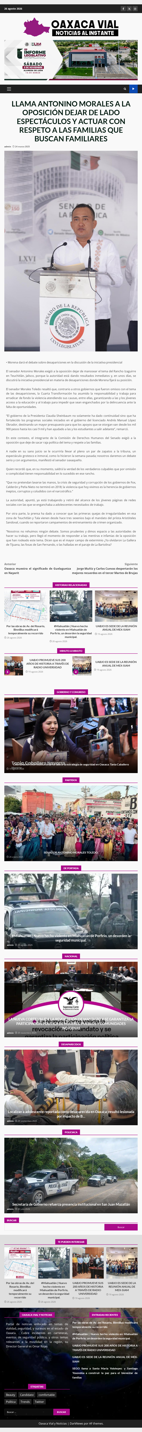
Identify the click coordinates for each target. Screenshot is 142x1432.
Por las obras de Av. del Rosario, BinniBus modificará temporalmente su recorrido (25, 606)
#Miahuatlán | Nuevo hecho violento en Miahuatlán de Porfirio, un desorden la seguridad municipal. (71, 606)
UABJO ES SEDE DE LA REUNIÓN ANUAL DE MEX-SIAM (116, 606)
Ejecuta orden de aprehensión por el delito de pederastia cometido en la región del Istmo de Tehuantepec (71, 1175)
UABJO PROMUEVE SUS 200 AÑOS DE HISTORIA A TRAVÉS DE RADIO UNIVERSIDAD (88, 1263)
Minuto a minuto (133, 89)
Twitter (39, 1402)
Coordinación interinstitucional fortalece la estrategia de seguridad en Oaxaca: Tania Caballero (81, 665)
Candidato (27, 1395)
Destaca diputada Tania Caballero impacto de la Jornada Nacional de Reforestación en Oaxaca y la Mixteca (71, 735)
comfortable (47, 1395)
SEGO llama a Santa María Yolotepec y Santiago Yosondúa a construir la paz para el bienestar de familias (13, 665)
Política (11, 1402)
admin (7, 146)
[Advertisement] (71, 60)
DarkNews (76, 1423)
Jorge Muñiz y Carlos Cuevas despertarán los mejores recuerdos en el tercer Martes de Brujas (105, 568)
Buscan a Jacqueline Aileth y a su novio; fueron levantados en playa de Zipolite (71, 1087)
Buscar (11, 1220)
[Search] (125, 89)
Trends (25, 1402)
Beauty (10, 1395)
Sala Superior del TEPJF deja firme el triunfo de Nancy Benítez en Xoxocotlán (71, 823)
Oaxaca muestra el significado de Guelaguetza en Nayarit (37, 568)
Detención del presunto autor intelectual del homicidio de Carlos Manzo (71, 999)
